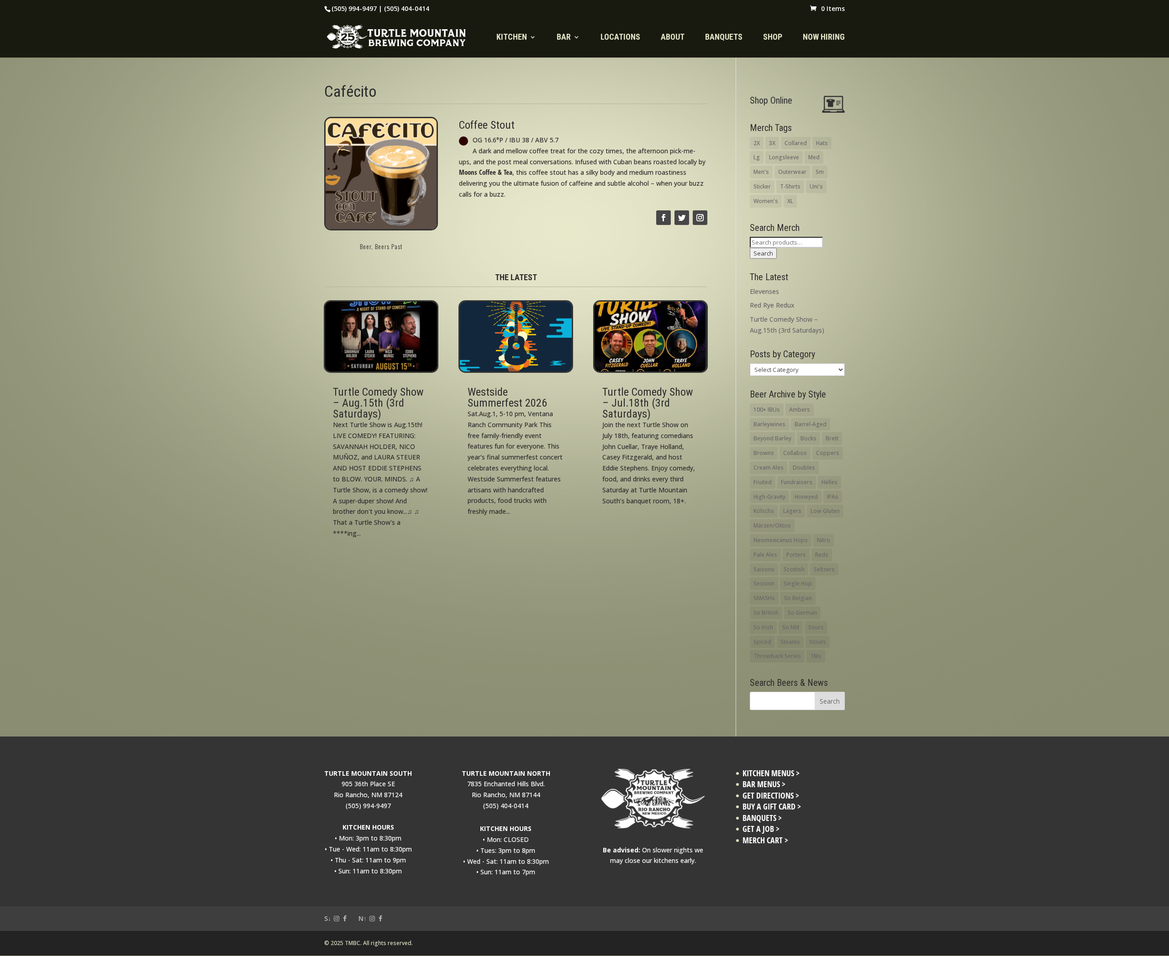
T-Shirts (790, 186)
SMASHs (764, 598)
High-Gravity (769, 497)
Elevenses (764, 291)
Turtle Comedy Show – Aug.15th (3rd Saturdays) (378, 403)
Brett (832, 438)
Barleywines (769, 424)
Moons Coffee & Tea (485, 172)
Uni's (816, 186)
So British (766, 612)
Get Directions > (770, 795)
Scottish (794, 569)
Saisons (763, 569)
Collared (796, 143)
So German (802, 612)
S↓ (327, 918)
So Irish (763, 627)
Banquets (723, 38)
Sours (816, 627)
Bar (564, 38)
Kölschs (763, 511)
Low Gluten (825, 511)
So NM (790, 627)
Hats (822, 143)
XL (790, 201)
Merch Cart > (765, 840)
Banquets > (762, 818)
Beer (365, 246)
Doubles (804, 467)
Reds (821, 555)
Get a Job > (760, 829)
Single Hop (798, 583)
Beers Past (389, 246)
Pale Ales (765, 555)
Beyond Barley (772, 438)
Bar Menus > (763, 784)
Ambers (799, 409)
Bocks (808, 438)
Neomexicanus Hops (780, 540)
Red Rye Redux (772, 305)
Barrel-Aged (811, 424)
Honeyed (806, 497)
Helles (829, 482)
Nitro (823, 540)
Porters (796, 555)
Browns (763, 453)
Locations (620, 38)
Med (814, 157)
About (673, 38)
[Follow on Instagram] (700, 217)
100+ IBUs (766, 409)
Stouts (817, 642)
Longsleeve (784, 157)
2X (756, 143)
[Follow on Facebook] (663, 217)
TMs (815, 656)
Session (763, 583)
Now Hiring (824, 38)
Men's (761, 172)
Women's (765, 201)
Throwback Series (777, 656)
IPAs (832, 497)
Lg (756, 157)
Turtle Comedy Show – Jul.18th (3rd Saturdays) (647, 403)
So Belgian (798, 598)
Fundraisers (796, 482)
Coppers (827, 453)
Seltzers (824, 569)
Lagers (792, 511)
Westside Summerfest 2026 (507, 397)
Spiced (762, 642)
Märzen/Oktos (772, 525)
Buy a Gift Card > (771, 806)
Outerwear (792, 172)
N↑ (362, 918)
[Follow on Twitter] (681, 217)
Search (763, 253)
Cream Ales (768, 467)
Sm (820, 172)
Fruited (762, 482)
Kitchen (511, 38)
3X (772, 143)
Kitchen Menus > (771, 773)
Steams (790, 642)
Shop (772, 38)
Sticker (762, 186)
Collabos (795, 453)
